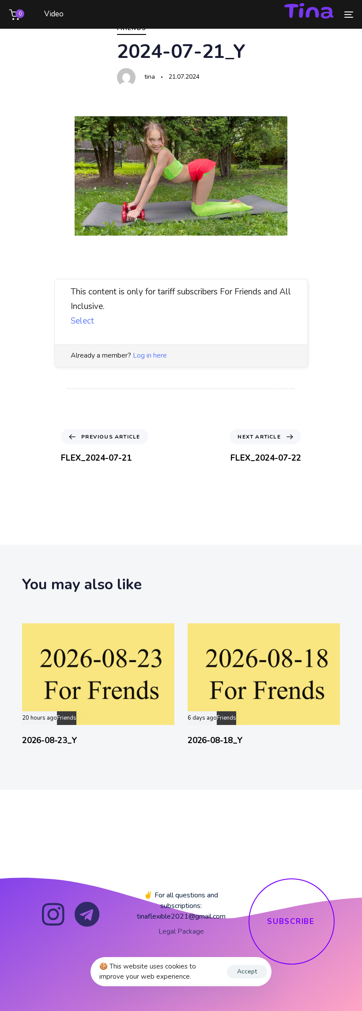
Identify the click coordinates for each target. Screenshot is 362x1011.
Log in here (150, 355)
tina (149, 76)
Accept (247, 971)
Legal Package (181, 931)
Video (54, 14)
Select (82, 321)
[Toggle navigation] (295, 14)
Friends (66, 718)
